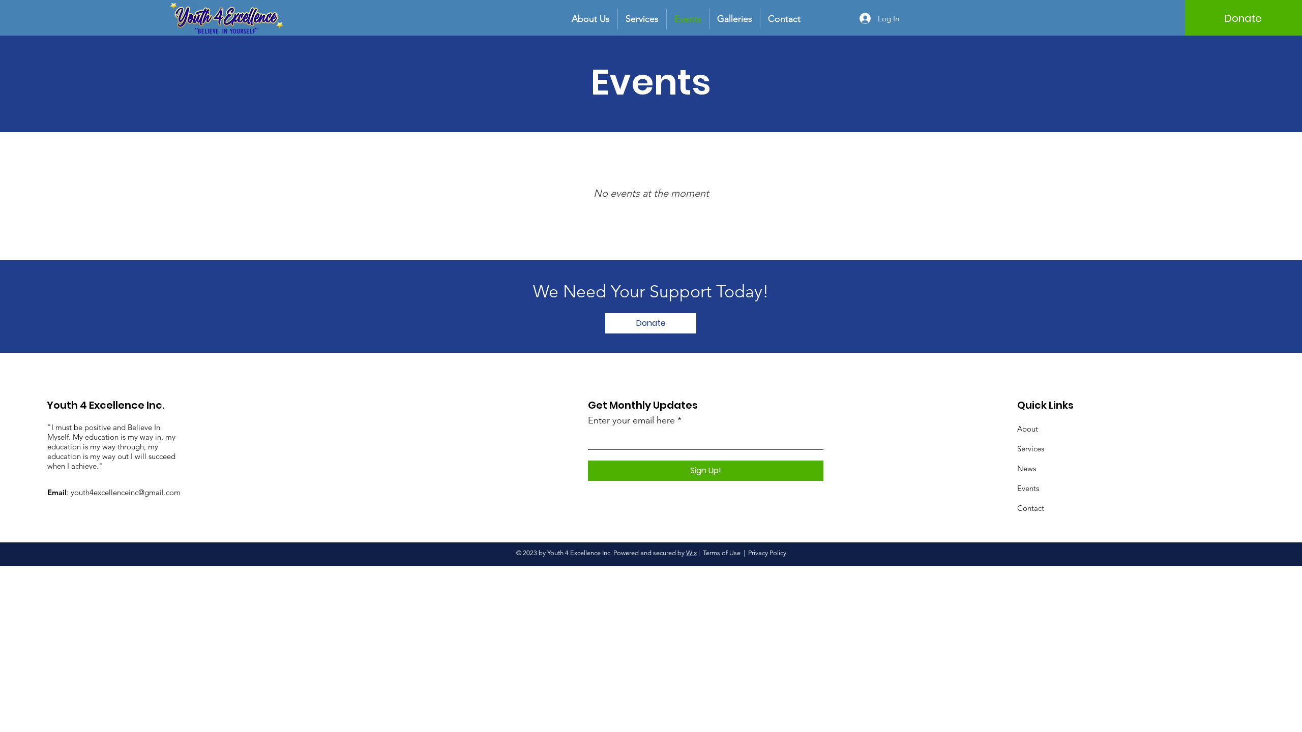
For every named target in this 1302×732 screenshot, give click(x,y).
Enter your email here (631, 420)
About (1027, 429)
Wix (691, 553)
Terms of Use (722, 553)
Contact (1030, 508)
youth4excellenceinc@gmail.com (126, 492)
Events (1028, 488)
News (1026, 468)
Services (1030, 448)
